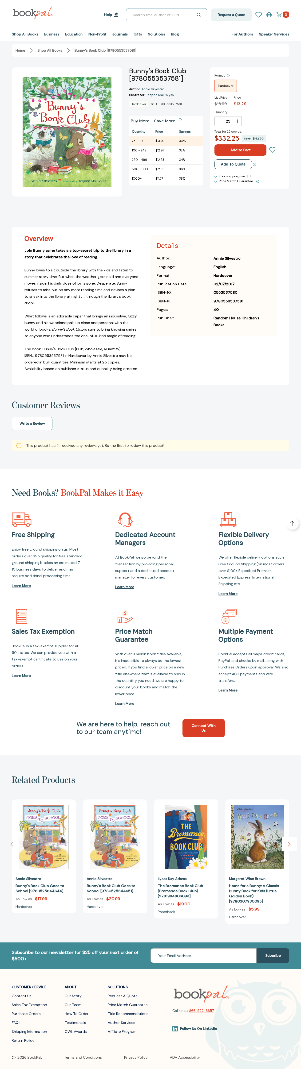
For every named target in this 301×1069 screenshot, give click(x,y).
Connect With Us (204, 728)
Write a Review (32, 423)
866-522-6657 (201, 1010)
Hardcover (226, 86)
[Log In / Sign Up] (260, 14)
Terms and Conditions (83, 1057)
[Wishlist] (272, 150)
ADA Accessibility (185, 1057)
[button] (289, 844)
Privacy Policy (136, 1057)
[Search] (198, 14)
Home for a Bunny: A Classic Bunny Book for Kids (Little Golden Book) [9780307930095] (254, 893)
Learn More (21, 585)
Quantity (220, 112)
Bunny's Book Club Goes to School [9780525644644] (40, 888)
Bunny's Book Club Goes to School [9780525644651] (111, 888)
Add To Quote (233, 164)
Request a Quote (231, 15)
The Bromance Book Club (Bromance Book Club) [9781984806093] (180, 891)
